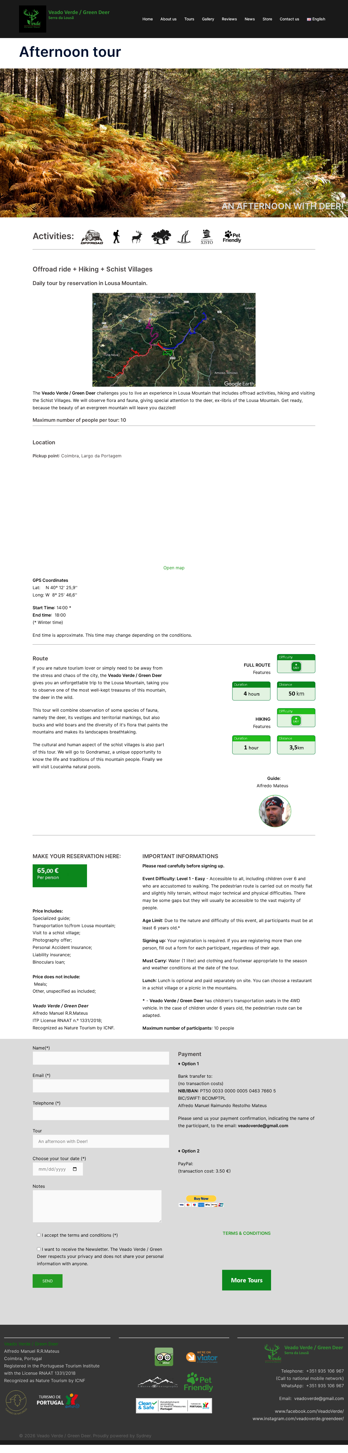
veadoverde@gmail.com (319, 1398)
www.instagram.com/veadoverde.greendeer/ (298, 1418)
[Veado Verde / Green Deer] (64, 18)
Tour (37, 1130)
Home (147, 19)
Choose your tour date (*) (59, 1158)
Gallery (208, 19)
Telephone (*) (47, 1103)
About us (168, 19)
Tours (189, 19)
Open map (174, 567)
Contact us (289, 19)
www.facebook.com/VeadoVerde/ (309, 1411)
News (250, 19)
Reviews (229, 19)
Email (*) (42, 1075)
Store (267, 19)
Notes (39, 1186)
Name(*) (41, 1048)
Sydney (143, 1435)
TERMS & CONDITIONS (247, 1233)
